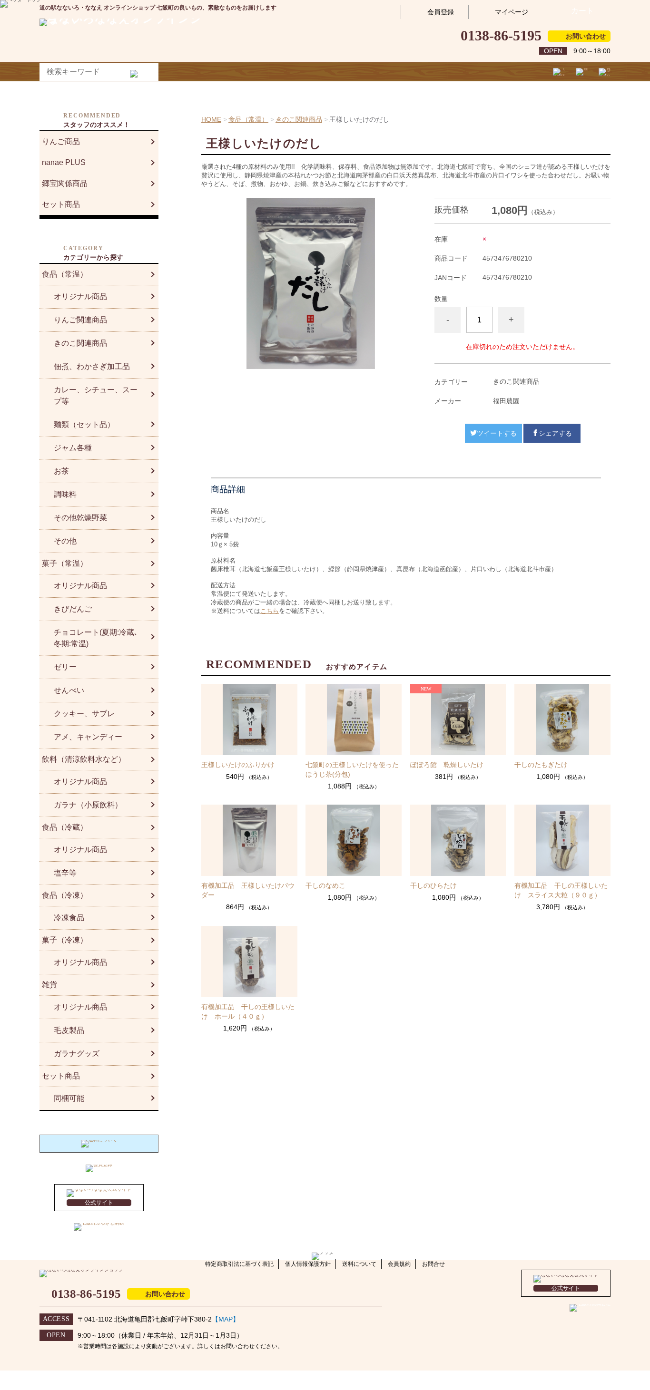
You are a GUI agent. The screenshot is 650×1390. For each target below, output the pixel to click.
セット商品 (61, 204)
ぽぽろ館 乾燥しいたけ (446, 764)
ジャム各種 (73, 448)
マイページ (511, 12)
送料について (359, 1264)
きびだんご (73, 609)
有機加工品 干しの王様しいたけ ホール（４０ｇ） (248, 1011)
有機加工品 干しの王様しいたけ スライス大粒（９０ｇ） (561, 890)
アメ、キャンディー (88, 737)
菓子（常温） (65, 563)
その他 (65, 541)
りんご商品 (61, 141)
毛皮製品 (69, 1030)
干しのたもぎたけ (541, 764)
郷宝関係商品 (65, 183)
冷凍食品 (69, 918)
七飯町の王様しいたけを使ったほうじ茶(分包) (352, 769)
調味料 (65, 494)
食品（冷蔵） (65, 827)
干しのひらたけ (433, 885)
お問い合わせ (586, 36)
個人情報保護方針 (308, 1264)
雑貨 (49, 985)
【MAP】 (225, 1319)
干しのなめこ (325, 885)
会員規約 (399, 1264)
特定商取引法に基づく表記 (239, 1264)
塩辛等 (65, 873)
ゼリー (65, 667)
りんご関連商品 (80, 320)
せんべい (69, 690)
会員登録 (440, 12)
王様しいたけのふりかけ (238, 764)
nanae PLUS (64, 162)
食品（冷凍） (65, 895)
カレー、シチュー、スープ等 (96, 395)
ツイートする (497, 433)
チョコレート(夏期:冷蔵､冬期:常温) (96, 638)
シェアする (555, 433)
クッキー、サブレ (84, 714)
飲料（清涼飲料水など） (84, 759)
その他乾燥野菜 (80, 518)
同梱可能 (69, 1098)
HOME (211, 119)
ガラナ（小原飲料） (88, 805)
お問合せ (433, 1264)
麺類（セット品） (84, 424)
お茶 (61, 471)
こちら (269, 610)
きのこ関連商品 (299, 119)
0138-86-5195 (501, 35)
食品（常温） (248, 119)
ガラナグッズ (76, 1054)
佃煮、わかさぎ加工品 (92, 366)
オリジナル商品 (80, 296)
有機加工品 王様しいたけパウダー (248, 890)
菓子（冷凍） (65, 940)
